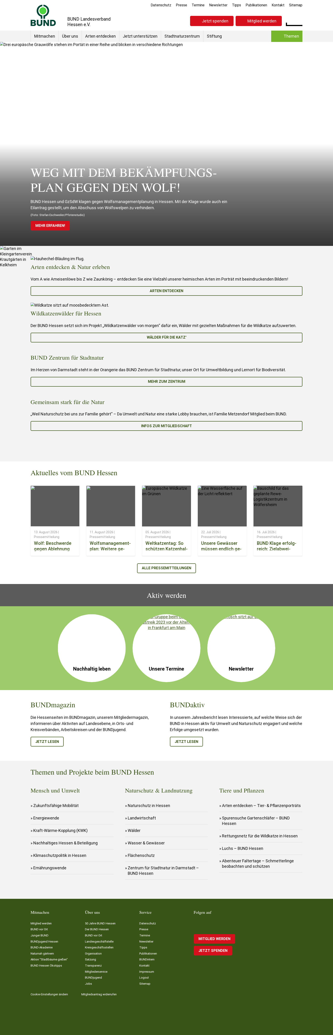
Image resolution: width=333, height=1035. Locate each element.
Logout (144, 977)
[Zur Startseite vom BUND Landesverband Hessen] (43, 15)
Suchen (298, 20)
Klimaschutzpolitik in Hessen (59, 855)
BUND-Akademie (42, 947)
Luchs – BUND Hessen (242, 848)
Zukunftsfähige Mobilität (56, 805)
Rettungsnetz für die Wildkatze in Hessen (260, 836)
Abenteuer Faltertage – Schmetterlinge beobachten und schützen (258, 863)
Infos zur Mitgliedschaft (166, 426)
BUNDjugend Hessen (44, 941)
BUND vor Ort (39, 929)
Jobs (88, 983)
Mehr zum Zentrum (166, 381)
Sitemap (295, 5)
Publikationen (256, 5)
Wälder (134, 830)
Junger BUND (39, 935)
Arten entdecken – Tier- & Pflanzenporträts (261, 805)
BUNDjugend (93, 977)
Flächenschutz (141, 855)
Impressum (146, 971)
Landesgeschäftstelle (99, 941)
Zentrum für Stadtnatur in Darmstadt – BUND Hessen (163, 870)
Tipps (236, 5)
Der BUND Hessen (97, 929)
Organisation (93, 953)
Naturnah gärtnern (42, 953)
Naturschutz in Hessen (149, 805)
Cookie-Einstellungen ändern (49, 994)
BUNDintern (146, 959)
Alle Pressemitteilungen (166, 568)
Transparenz (93, 965)
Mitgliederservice (96, 971)
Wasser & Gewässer (146, 843)
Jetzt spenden (215, 21)
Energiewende (46, 818)
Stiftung (214, 36)
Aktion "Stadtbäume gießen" (49, 959)
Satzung (90, 959)
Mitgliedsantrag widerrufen (99, 994)
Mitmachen (44, 36)
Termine (198, 5)
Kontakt (278, 5)
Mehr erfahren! (50, 225)
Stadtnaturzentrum (182, 36)
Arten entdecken (100, 36)
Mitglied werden (261, 21)
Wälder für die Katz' (166, 337)
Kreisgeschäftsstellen (99, 947)
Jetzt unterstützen (140, 36)
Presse (181, 5)
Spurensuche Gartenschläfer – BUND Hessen (256, 821)
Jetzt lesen (47, 741)
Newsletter (218, 5)
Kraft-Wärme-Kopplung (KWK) (60, 830)
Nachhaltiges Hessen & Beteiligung (65, 843)
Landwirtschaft (142, 818)
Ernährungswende (49, 867)
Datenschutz (161, 5)
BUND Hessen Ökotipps (46, 965)
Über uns (70, 36)
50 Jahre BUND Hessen (100, 923)
